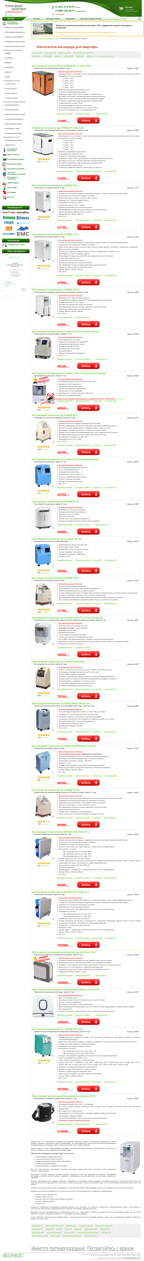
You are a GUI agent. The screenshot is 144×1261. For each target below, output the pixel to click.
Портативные (49, 53)
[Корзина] (120, 10)
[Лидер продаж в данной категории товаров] (41, 382)
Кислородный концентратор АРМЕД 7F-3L (55, 234)
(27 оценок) (45, 695)
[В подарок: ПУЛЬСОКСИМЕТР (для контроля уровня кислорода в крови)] (44, 405)
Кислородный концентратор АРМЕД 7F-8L (55, 578)
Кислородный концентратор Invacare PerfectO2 (58, 661)
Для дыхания (36, 1232)
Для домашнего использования (87, 1232)
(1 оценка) (45, 1063)
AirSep (57, 56)
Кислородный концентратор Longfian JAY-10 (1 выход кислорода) (68, 373)
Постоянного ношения (102, 1226)
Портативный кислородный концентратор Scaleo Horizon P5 (65, 989)
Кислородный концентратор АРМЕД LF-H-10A (57, 1029)
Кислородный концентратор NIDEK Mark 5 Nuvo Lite (61, 703)
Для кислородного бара (81, 53)
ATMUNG (46, 56)
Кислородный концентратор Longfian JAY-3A (57, 539)
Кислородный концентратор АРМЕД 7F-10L (56, 790)
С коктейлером (89, 1229)
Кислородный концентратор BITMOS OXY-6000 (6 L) (60, 832)
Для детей (67, 1232)
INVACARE (67, 56)
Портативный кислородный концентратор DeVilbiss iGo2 (63, 952)
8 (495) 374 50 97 (65, 7)
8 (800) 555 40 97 (65, 10)
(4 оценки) (45, 449)
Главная (33, 38)
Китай (67, 1229)
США (58, 1229)
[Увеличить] (53, 95)
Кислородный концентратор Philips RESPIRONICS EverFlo (64, 746)
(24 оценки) (45, 219)
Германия (48, 1229)
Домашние (35, 53)
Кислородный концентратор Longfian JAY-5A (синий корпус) (65, 459)
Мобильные (70, 1226)
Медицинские (63, 53)
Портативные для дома (53, 1226)
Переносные (36, 1226)
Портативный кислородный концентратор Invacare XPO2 (63, 1096)
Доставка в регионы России (91, 19)
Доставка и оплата (53, 19)
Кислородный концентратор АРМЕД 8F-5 (54, 415)
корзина (129, 7)
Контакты (36, 19)
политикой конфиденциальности (131, 1257)
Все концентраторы (103, 56)
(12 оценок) (45, 493)
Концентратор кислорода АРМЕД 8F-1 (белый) (57, 128)
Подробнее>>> (121, 399)
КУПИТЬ (86, 120)
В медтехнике (89, 1236)
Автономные (36, 1229)
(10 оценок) (45, 926)
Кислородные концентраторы (49, 38)
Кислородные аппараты (71, 1236)
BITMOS (79, 56)
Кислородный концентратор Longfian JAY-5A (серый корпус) (65, 331)
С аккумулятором (85, 1226)
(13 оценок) (45, 573)
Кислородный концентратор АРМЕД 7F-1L (55, 185)
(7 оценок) (45, 737)
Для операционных (53, 1232)
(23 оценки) (45, 866)
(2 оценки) (45, 612)
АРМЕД (34, 56)
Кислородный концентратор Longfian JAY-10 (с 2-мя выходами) (67, 617)
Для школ (104, 1232)
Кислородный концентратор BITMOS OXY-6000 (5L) (60, 892)
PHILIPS (89, 56)
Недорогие (54, 1236)
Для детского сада (38, 1236)
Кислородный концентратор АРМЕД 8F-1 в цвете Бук (61, 66)
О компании (70, 19)
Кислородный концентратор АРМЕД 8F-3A (55, 501)
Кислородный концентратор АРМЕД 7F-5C (55, 289)
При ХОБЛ (103, 1229)
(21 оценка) (45, 162)
